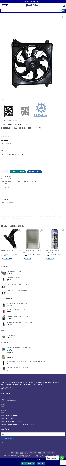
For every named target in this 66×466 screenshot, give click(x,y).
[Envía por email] (8, 187)
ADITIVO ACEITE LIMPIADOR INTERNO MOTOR (52, 251)
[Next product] (2, 133)
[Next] (61, 58)
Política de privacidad (7, 418)
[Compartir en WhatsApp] (2, 187)
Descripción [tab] (4, 199)
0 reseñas (12, 136)
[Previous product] (6, 133)
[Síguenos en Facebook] (2, 388)
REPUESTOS (33, 181)
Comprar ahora (34, 171)
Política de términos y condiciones (10, 415)
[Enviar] (63, 10)
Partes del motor (10, 178)
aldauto (8, 181)
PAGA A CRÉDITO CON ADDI (29, 1)
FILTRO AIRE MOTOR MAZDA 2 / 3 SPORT (32, 251)
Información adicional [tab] (8, 202)
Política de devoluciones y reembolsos (11, 421)
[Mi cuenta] (61, 6)
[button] (4, 5)
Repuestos (17, 178)
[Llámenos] (11, 388)
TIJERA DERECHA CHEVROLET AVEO (11, 250)
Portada (3, 124)
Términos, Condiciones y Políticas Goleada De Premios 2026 (17, 424)
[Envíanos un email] (8, 388)
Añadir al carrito (17, 171)
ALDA (6, 184)
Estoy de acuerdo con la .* (13, 445)
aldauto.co (44, 459)
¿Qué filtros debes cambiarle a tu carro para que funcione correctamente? (26, 398)
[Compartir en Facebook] (5, 187)
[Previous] (4, 58)
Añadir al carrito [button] (6, 258)
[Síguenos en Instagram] (5, 388)
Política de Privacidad (18, 445)
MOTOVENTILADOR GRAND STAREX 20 (19, 181)
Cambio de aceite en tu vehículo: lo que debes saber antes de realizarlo (25, 404)
